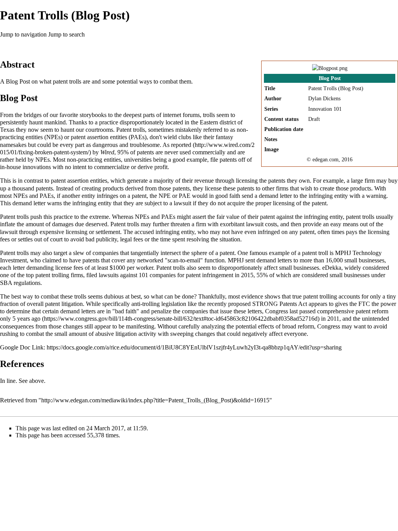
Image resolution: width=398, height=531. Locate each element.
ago (35, 318)
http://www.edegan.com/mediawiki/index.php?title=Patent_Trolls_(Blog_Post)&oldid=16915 (155, 400)
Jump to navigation (23, 34)
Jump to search (66, 34)
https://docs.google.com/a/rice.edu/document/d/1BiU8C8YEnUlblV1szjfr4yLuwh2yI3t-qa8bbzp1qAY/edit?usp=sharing (194, 347)
